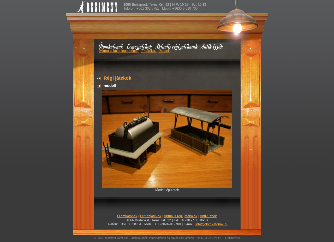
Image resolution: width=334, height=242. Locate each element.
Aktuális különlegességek (119, 51)
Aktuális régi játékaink (177, 46)
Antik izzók (212, 46)
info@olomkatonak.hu (211, 224)
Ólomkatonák (111, 46)
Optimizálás (232, 237)
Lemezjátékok (139, 46)
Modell (165, 51)
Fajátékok (149, 51)
